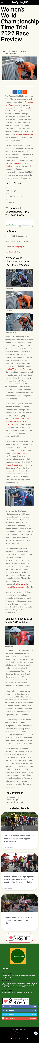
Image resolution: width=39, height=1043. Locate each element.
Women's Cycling (9, 53)
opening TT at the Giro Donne (16, 369)
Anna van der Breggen (24, 134)
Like (35, 1006)
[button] (15, 92)
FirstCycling (16, 252)
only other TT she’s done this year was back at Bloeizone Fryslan (18, 421)
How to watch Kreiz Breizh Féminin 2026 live (17, 993)
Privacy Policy (14, 1032)
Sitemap (13, 1034)
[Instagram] (15, 1038)
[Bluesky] (27, 1038)
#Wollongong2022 (19, 247)
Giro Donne (21, 453)
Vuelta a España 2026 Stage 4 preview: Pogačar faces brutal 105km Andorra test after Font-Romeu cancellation (19, 879)
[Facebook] (11, 1038)
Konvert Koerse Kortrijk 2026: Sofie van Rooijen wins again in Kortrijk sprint (18, 920)
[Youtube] (23, 1038)
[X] (19, 1038)
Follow (34, 1010)
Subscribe (33, 1018)
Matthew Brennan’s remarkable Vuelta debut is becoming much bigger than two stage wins (19, 838)
